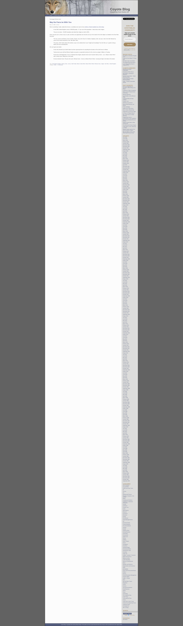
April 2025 (125, 157)
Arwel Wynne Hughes (56, 63)
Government (125, 535)
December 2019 (126, 198)
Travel (124, 599)
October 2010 (126, 368)
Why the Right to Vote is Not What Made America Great (129, 132)
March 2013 (125, 323)
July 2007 (125, 428)
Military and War (126, 558)
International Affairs (127, 548)
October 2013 (126, 312)
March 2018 (125, 231)
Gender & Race (126, 530)
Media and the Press (127, 556)
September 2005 (126, 462)
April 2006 (125, 451)
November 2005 (126, 459)
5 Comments (60, 64)
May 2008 (125, 413)
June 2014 (125, 300)
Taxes (124, 592)
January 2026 (126, 143)
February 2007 (126, 436)
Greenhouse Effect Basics (128, 71)
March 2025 (125, 158)
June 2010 (125, 374)
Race (124, 579)
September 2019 (126, 203)
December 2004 (126, 476)
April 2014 (125, 303)
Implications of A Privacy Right (129, 111)
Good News (125, 533)
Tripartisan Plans (126, 604)
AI (123, 489)
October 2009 (126, 386)
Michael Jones (98, 63)
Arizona (124, 491)
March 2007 (125, 434)
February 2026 (126, 141)
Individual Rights (126, 547)
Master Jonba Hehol (81, 63)
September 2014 (126, 295)
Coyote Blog (120, 9)
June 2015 (125, 282)
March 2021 (125, 180)
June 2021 (125, 175)
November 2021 (126, 168)
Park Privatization (71, 15)
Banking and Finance (127, 494)
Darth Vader (73, 63)
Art (123, 492)
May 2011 (125, 357)
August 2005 (125, 464)
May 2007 (125, 431)
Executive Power (126, 522)
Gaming (124, 527)
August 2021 (125, 172)
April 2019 (125, 211)
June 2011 (125, 356)
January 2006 (126, 456)
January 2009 (126, 400)
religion (102, 63)
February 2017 (126, 251)
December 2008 (126, 402)
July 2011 (125, 354)
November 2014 (126, 292)
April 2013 (125, 322)
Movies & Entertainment (128, 561)
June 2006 (125, 448)
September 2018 (126, 221)
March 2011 (125, 360)
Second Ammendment (127, 587)
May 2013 (125, 320)
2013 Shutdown (126, 485)
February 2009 (126, 399)
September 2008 (126, 406)
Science (124, 586)
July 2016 (125, 262)
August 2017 (125, 242)
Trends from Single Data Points (129, 602)
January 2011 (125, 363)
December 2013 (126, 309)
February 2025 (126, 160)
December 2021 (126, 166)
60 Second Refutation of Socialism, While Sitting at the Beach (129, 87)
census (69, 63)
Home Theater (126, 541)
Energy (124, 516)
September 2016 (126, 258)
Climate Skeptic (57, 15)
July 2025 (125, 152)
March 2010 (125, 379)
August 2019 (125, 205)
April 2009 (125, 396)
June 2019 (125, 208)
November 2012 (126, 329)
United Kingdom (112, 63)
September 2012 (126, 332)
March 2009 (125, 397)
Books (124, 498)
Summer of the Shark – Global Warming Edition (129, 77)
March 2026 (125, 140)
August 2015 (125, 278)
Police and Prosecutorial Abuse (129, 570)
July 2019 (125, 206)
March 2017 (125, 249)
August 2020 (125, 189)
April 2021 (125, 178)
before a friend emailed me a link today (94, 26)
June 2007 (125, 430)
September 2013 (126, 314)
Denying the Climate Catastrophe (127, 70)
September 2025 (126, 149)
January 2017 (126, 252)
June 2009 (125, 393)
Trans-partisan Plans (127, 598)
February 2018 (126, 232)
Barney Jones (64, 63)
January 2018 (126, 234)
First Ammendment (127, 525)
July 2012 (125, 336)
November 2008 (126, 403)
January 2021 (126, 183)
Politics (124, 572)
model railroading (126, 559)
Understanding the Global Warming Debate (128, 79)
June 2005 (125, 467)
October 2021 (126, 169)
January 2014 (126, 308)
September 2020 (126, 188)
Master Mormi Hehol (90, 63)
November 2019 (126, 200)
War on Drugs (126, 607)
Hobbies (124, 539)
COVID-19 (125, 505)
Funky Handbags (126, 106)
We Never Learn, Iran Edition (129, 60)
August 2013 (125, 316)
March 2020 (125, 194)
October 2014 (126, 294)
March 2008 (125, 416)
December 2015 (126, 272)
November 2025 (126, 146)
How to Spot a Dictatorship (128, 110)
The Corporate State (127, 595)
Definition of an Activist (128, 102)
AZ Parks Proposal (81, 15)
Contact (90, 15)
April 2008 (125, 414)
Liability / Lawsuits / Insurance (129, 555)
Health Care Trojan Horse (128, 108)
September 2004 (126, 480)
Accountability (126, 486)
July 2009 (125, 391)
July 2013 (125, 317)
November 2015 (126, 274)
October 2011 (125, 349)
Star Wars (107, 63)
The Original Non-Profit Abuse (129, 62)
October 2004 (126, 479)
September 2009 (126, 388)
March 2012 (125, 342)
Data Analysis (126, 510)
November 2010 (126, 366)
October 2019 (126, 201)
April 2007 (125, 433)
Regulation (125, 582)
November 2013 (126, 311)
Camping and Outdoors (127, 500)
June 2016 (125, 263)
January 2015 (126, 289)
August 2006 (125, 445)
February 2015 (126, 288)
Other (55, 64)
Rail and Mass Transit (127, 581)
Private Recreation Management (129, 575)
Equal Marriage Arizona (128, 519)
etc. (124, 521)
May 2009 (125, 394)
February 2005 (126, 473)
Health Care (125, 536)
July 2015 (125, 280)
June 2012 (125, 337)
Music (124, 562)
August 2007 (125, 426)
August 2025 (125, 151)
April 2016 (125, 266)
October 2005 (126, 460)
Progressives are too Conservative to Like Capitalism (129, 118)
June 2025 (125, 154)
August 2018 (125, 223)
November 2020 (126, 184)
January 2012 (126, 345)
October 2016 (126, 257)
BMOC (64, 15)
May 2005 (125, 468)
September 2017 (126, 240)
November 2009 (126, 385)
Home (51, 15)
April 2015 (125, 285)
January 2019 (126, 215)
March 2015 (125, 286)
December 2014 (126, 291)
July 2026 (125, 137)
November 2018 (126, 218)
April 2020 (125, 192)
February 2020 (126, 195)
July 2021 (125, 174)
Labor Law (125, 553)
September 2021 (126, 171)
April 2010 (125, 377)
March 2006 (125, 453)
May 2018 (125, 228)
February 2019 (126, 214)
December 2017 (126, 235)
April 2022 (125, 164)
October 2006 (126, 442)
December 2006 (126, 439)
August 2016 (125, 260)
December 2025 (126, 144)
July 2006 (125, 447)
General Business (126, 532)
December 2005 (126, 457)
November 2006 (126, 440)
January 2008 (126, 419)
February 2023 (126, 163)
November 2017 (126, 237)
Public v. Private (126, 578)
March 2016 (125, 268)
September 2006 (126, 443)
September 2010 (126, 369)
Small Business (126, 589)
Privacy (124, 573)
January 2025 (126, 161)
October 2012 (126, 331)
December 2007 (126, 420)
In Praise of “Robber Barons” (129, 113)
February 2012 (126, 343)
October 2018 (126, 220)
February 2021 (126, 181)
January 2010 (126, 382)
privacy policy (127, 49)
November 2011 (126, 348)
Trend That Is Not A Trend (128, 601)
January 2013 (126, 326)
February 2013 (126, 325)
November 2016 (126, 255)
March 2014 (125, 305)
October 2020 (126, 186)
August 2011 (125, 353)
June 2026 (125, 138)
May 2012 (125, 339)
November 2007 (126, 422)
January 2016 (126, 271)
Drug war (125, 511)
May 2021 (125, 177)
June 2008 (125, 411)
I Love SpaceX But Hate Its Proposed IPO (128, 64)
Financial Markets (126, 524)
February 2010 (126, 380)
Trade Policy (125, 596)
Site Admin (125, 619)
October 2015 (126, 275)
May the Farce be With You (60, 22)
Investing (125, 552)
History (124, 538)
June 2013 (125, 319)
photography (125, 569)
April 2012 (125, 340)
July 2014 (125, 299)
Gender (124, 528)
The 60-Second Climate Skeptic (129, 125)
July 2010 (125, 373)
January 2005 (126, 474)
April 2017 (125, 248)
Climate (124, 504)
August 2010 (125, 371)
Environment (125, 518)
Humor (124, 542)
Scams (124, 584)
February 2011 (126, 362)
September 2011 (126, 351)
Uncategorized (126, 606)
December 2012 (126, 328)
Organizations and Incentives (129, 565)
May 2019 (125, 209)
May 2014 (125, 302)
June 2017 (125, 245)
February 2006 (126, 454)
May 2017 (125, 246)
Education (125, 515)
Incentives (125, 545)
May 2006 (125, 450)
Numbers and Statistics (128, 564)
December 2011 (126, 346)
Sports (124, 590)
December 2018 (126, 217)
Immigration (125, 544)
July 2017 (125, 243)
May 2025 (125, 155)
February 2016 (126, 269)
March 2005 (125, 471)
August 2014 (125, 297)
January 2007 (126, 437)
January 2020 (126, 197)
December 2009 (126, 383)
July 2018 (125, 225)
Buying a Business (127, 94)
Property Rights (126, 576)
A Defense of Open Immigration (129, 90)
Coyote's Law (125, 507)
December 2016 (126, 254)
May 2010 (125, 376)
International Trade (127, 550)
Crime (124, 508)
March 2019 (125, 212)
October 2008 (126, 405)
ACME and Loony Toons (128, 488)
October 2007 (126, 423)
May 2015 (125, 283)
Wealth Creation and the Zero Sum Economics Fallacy (129, 130)
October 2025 (126, 147)
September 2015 (126, 277)
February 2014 (126, 306)
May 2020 (125, 191)
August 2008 (125, 408)
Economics (125, 513)
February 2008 (126, 417)
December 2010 (126, 365)
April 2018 (125, 229)
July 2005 (125, 465)
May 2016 (125, 265)
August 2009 (125, 389)
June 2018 (125, 226)
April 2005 (125, 470)
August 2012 (125, 334)
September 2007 (126, 425)
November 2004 (126, 477)
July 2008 (125, 410)
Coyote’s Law (126, 101)
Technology (125, 593)
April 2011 (125, 359)
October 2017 (126, 238)
